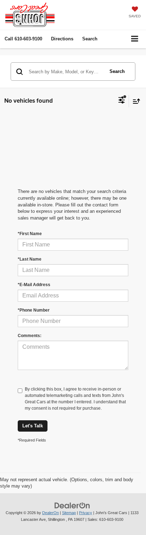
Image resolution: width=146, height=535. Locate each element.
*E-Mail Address (34, 284)
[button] (23, 39)
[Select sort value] (134, 101)
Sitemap (69, 513)
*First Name (30, 233)
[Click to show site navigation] (135, 39)
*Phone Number (34, 310)
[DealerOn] (72, 505)
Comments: (29, 335)
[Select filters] (121, 101)
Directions (62, 38)
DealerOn (50, 513)
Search (117, 71)
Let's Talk (32, 425)
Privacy (85, 513)
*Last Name (29, 259)
